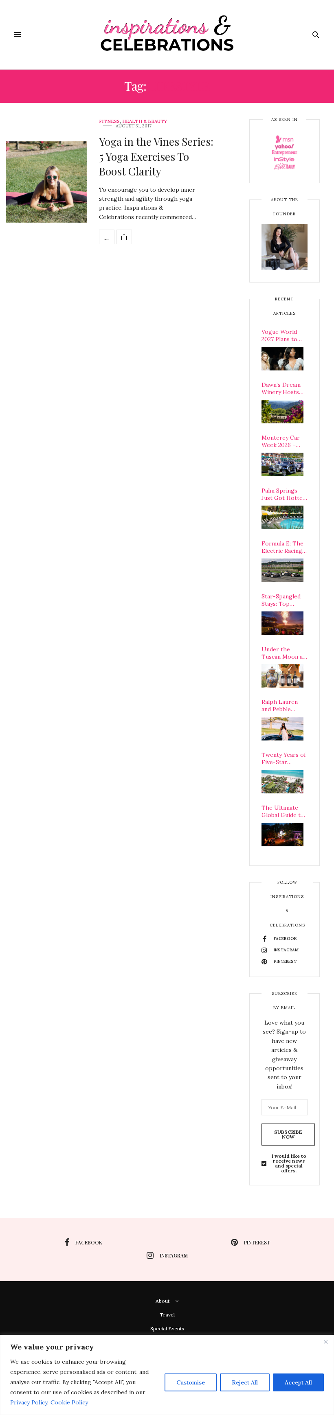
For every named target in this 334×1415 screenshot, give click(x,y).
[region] (167, 1375)
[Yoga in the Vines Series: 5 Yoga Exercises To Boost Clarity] (46, 182)
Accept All (298, 1382)
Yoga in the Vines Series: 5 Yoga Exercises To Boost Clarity (156, 156)
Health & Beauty (144, 121)
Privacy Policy (28, 1402)
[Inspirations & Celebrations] (167, 34)
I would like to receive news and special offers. (289, 1163)
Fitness (109, 121)
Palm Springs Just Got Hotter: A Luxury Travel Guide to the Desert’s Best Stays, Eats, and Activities (284, 494)
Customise (190, 1382)
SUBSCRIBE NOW (288, 1134)
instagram (174, 1255)
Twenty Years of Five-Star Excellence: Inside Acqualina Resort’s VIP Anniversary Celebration (283, 758)
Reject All (245, 1382)
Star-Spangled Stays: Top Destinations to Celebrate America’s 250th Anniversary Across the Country (283, 600)
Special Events (167, 1328)
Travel (167, 1315)
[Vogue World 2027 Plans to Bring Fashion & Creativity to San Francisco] (282, 358)
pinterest (257, 1242)
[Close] (325, 1342)
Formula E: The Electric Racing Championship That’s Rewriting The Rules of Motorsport (284, 547)
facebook (88, 1242)
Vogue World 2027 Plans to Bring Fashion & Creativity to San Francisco (284, 335)
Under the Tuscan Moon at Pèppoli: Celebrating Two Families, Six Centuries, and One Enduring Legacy (284, 653)
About (162, 1301)
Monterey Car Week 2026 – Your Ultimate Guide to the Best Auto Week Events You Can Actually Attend (283, 441)
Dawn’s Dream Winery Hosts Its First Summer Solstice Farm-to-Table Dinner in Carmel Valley (284, 388)
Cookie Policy (69, 1402)
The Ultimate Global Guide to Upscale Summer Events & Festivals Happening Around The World (284, 811)
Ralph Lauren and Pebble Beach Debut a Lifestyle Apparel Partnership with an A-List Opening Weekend (281, 705)
